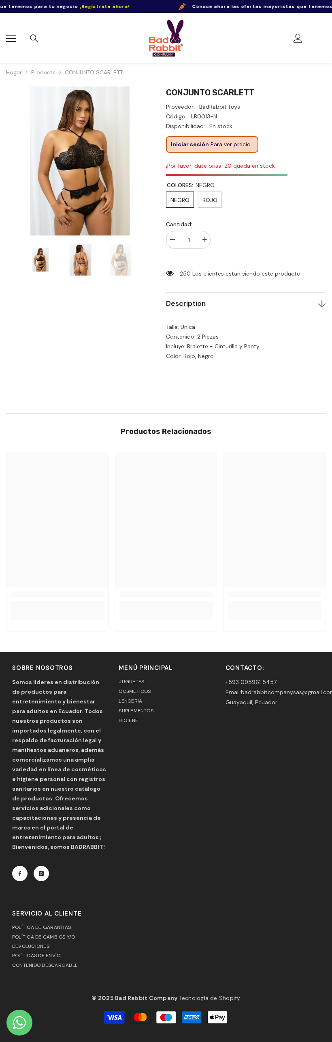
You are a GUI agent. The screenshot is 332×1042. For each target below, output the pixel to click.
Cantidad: (179, 224)
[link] (57, 594)
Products (43, 72)
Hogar (14, 72)
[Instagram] (41, 873)
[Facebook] (20, 873)
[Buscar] (34, 38)
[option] (80, 161)
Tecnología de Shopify (209, 998)
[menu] (11, 38)
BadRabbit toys (219, 106)
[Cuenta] (298, 38)
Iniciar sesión (190, 144)
